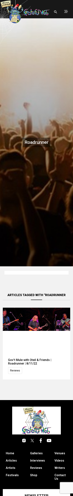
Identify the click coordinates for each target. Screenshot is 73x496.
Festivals (12, 475)
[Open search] (55, 12)
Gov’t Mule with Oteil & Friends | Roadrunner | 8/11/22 (29, 361)
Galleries (36, 453)
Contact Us (60, 476)
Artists (10, 468)
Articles (11, 460)
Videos (59, 460)
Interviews (37, 460)
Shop (33, 475)
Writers (59, 468)
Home (10, 453)
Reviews (15, 370)
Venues (59, 453)
